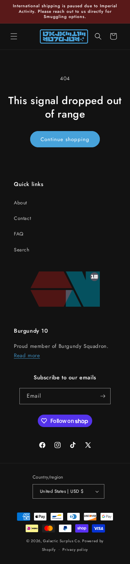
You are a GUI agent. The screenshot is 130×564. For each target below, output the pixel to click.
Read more (27, 355)
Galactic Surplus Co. (62, 541)
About (20, 202)
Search (21, 249)
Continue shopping (65, 139)
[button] (13, 36)
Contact (22, 218)
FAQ (19, 233)
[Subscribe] (102, 396)
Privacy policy (75, 549)
